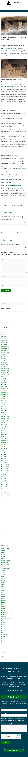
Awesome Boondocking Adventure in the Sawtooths (13, 314)
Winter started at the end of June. (9, 316)
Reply (25, 222)
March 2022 (4, 434)
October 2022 (4, 420)
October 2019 (4, 492)
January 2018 (4, 534)
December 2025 (5, 346)
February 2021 (4, 460)
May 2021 (3, 454)
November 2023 (5, 394)
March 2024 (4, 386)
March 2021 (4, 458)
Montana (3, 602)
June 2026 (3, 334)
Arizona (3, 556)
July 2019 (3, 498)
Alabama (3, 550)
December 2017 (4, 536)
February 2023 (4, 412)
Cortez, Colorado (15, 84)
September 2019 (5, 494)
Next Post (24, 199)
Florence (3, 584)
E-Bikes (3, 576)
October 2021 (4, 444)
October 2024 (4, 372)
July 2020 (3, 474)
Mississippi (3, 600)
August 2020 (4, 472)
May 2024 (3, 382)
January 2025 (4, 366)
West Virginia (4, 652)
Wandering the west (6, 646)
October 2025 (4, 350)
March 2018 (4, 530)
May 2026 (3, 336)
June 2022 (3, 428)
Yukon (2, 658)
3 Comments (4, 41)
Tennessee (3, 638)
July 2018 (3, 522)
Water (2, 650)
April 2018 (3, 528)
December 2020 (5, 464)
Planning (3, 624)
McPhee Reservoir (22, 168)
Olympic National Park (6, 618)
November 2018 (5, 514)
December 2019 (5, 488)
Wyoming (3, 654)
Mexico (3, 598)
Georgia (3, 588)
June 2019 (3, 500)
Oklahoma (3, 616)
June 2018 (3, 524)
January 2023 (4, 414)
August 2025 (4, 354)
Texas (2, 640)
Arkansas (3, 558)
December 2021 (5, 440)
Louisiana (3, 596)
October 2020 (4, 468)
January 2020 (4, 486)
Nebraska (3, 606)
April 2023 (3, 408)
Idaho (2, 590)
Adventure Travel (5, 548)
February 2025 (4, 364)
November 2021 (5, 442)
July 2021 (3, 450)
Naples (2, 604)
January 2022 (4, 438)
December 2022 (5, 416)
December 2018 (5, 512)
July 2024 (3, 378)
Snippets (3, 630)
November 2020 (5, 466)
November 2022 (5, 418)
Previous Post (5, 199)
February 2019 (4, 508)
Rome (2, 628)
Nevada (3, 608)
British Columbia (5, 564)
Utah (2, 642)
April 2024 (3, 384)
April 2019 (3, 504)
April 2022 (3, 432)
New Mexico (4, 610)
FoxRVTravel (16, 2)
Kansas (3, 594)
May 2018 (3, 526)
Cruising (3, 574)
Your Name (4, 707)
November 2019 (5, 490)
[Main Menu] (14, 8)
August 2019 (4, 496)
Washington (4, 648)
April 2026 (3, 338)
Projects (3, 626)
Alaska (2, 552)
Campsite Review (5, 568)
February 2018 (4, 532)
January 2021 (4, 462)
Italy (2, 592)
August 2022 (4, 424)
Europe (3, 582)
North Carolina (4, 612)
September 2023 (5, 398)
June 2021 (3, 452)
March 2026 (4, 340)
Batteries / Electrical (5, 562)
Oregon (3, 620)
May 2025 (3, 358)
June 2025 (3, 356)
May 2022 (3, 430)
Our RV (3, 622)
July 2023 (3, 402)
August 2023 (4, 400)
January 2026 (4, 344)
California (3, 566)
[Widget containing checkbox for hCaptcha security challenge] (11, 736)
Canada (3, 570)
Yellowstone (4, 656)
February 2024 (4, 388)
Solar (2, 632)
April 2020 (3, 480)
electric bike (4, 578)
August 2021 (4, 448)
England (3, 580)
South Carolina (4, 634)
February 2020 (4, 484)
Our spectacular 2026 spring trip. (8, 322)
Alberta (3, 554)
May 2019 (3, 502)
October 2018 (4, 516)
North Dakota (4, 614)
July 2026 (3, 332)
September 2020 (5, 470)
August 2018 (4, 520)
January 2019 (4, 510)
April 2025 (3, 360)
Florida (2, 586)
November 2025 (5, 348)
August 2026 (4, 330)
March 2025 (4, 362)
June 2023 (3, 404)
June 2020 (3, 476)
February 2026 (4, 342)
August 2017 (4, 540)
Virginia (3, 644)
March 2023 (4, 410)
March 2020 (4, 482)
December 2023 (5, 392)
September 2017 (5, 538)
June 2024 (3, 380)
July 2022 (3, 426)
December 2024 (5, 368)
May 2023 (3, 406)
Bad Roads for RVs (5, 560)
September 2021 (5, 446)
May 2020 (3, 478)
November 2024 (5, 370)
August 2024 (4, 376)
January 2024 (4, 390)
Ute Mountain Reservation (9, 86)
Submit (5, 742)
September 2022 (5, 422)
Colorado (16, 41)
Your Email (4, 713)
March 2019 (4, 506)
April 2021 (3, 456)
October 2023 (4, 396)
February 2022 (4, 436)
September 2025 (5, 352)
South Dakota (4, 636)
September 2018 (5, 518)
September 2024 (5, 374)
